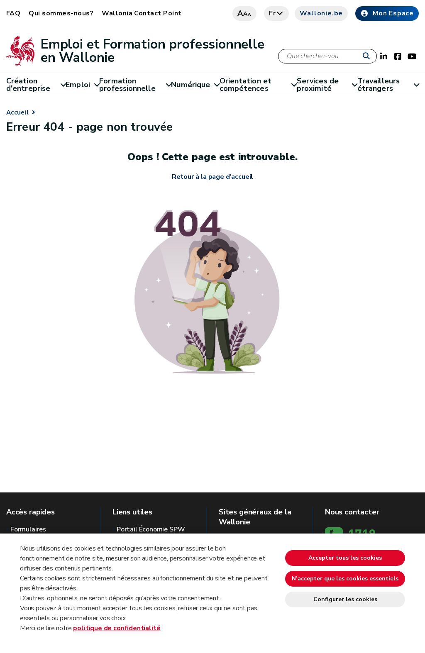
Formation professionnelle (127, 84)
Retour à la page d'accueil (212, 176)
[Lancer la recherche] (368, 56)
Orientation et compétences (245, 84)
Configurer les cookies (345, 599)
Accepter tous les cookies (345, 558)
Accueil (17, 112)
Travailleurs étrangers (378, 84)
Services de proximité (318, 84)
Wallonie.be (321, 13)
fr (272, 13)
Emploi (78, 85)
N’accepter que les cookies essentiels (345, 578)
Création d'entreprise (28, 84)
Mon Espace (393, 13)
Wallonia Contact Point (142, 13)
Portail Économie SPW (151, 529)
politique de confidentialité (116, 628)
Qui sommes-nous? (61, 13)
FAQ (13, 13)
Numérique (190, 85)
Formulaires (28, 529)
